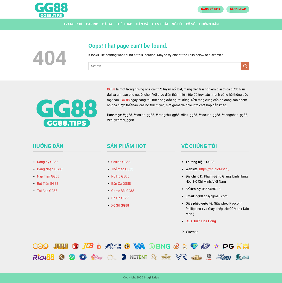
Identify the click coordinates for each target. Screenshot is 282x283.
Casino (92, 24)
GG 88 (125, 100)
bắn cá (142, 24)
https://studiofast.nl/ (214, 169)
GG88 (111, 89)
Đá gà (107, 24)
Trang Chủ (72, 24)
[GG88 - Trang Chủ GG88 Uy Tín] (53, 9)
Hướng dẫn (209, 24)
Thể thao (124, 24)
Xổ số (191, 24)
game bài (160, 24)
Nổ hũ (177, 24)
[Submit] (245, 66)
